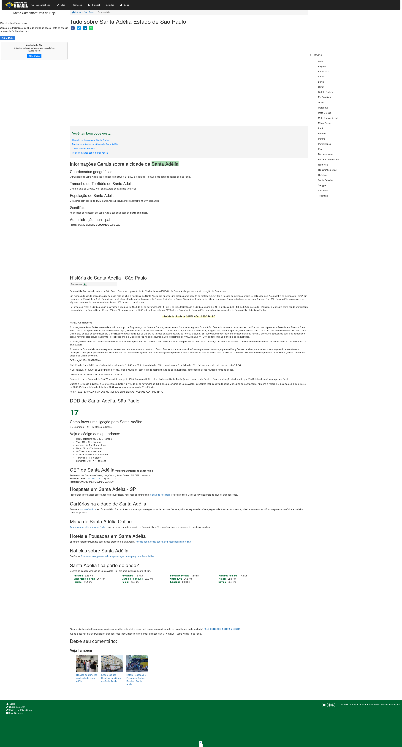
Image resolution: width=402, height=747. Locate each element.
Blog (62, 5)
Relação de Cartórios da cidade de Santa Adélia (86, 678)
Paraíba (322, 133)
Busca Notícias (42, 5)
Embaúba (175, 581)
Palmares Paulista (227, 575)
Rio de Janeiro (325, 154)
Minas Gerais (324, 123)
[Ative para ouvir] (85, 284)
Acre (320, 60)
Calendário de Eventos (83, 148)
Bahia (321, 81)
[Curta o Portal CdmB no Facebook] (324, 705)
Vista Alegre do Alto (84, 578)
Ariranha (78, 575)
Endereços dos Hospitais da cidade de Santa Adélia (111, 678)
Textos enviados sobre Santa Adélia (90, 152)
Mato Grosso (324, 112)
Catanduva (176, 578)
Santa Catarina (325, 180)
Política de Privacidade (20, 710)
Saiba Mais (7, 38)
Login (126, 5)
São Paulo (89, 12)
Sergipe (322, 185)
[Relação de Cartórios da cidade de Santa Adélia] (87, 663)
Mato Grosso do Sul (328, 118)
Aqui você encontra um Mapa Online (88, 527)
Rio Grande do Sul (327, 169)
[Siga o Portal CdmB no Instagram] (333, 705)
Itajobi (125, 581)
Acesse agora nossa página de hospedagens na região (163, 541)
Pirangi (222, 578)
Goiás (321, 102)
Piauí (320, 149)
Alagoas (322, 66)
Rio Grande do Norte (328, 159)
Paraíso (78, 581)
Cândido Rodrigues (132, 578)
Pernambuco (324, 143)
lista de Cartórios (88, 509)
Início (78, 12)
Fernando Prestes (179, 575)
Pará (320, 128)
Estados (110, 5)
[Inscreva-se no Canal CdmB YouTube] (328, 705)
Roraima (322, 175)
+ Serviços (76, 5)
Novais (222, 581)
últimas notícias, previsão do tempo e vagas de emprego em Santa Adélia (117, 556)
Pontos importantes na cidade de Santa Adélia (95, 144)
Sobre (12, 703)
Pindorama (127, 575)
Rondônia (323, 164)
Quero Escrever (16, 706)
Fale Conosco (15, 713)
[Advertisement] (164, 52)
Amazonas (323, 71)
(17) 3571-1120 (93, 478)
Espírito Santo (325, 97)
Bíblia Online (34, 55)
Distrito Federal (325, 92)
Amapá (321, 76)
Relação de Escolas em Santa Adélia (90, 139)
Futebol (96, 5)
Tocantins (323, 195)
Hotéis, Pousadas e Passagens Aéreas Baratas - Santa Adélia (136, 679)
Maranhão (323, 107)
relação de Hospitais (159, 494)
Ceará (321, 86)
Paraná (321, 138)
